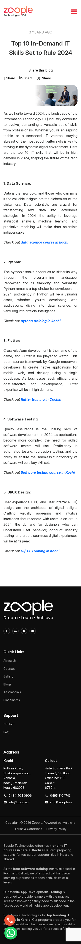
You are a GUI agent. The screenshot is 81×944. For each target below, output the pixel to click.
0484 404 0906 (20, 795)
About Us (9, 660)
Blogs (7, 684)
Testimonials (12, 692)
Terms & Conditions (28, 829)
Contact (8, 724)
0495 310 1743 (60, 795)
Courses (9, 668)
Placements (11, 700)
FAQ (6, 732)
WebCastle (69, 822)
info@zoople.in (19, 802)
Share (10, 78)
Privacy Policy (56, 829)
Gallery (8, 676)
